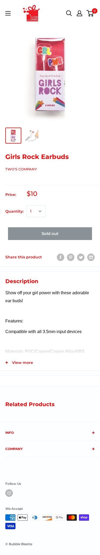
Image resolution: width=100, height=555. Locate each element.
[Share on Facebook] (60, 257)
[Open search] (69, 13)
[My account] (79, 13)
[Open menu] (8, 13)
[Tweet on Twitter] (81, 257)
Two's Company (21, 169)
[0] (90, 13)
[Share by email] (91, 257)
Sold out (50, 233)
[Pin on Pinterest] (70, 257)
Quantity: (14, 211)
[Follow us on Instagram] (9, 493)
